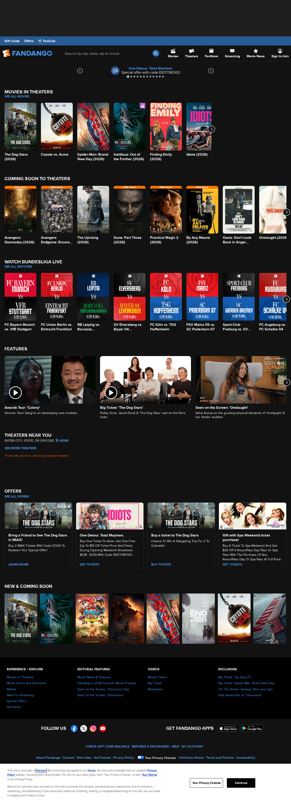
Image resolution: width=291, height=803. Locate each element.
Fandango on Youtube (102, 728)
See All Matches (18, 266)
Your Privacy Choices (160, 758)
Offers (28, 41)
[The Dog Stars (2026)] (21, 619)
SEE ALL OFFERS (17, 496)
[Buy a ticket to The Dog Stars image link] (181, 515)
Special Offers (17, 701)
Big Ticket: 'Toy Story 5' (234, 677)
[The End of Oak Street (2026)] (198, 619)
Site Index (84, 757)
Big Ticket (155, 683)
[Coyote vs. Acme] (234, 619)
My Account (192, 746)
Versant (41, 770)
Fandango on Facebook (74, 728)
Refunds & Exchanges (150, 746)
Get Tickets (89, 564)
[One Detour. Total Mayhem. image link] (109, 515)
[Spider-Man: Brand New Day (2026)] (163, 619)
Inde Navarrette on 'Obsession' (240, 695)
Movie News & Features (94, 677)
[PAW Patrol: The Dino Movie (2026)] (92, 619)
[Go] (156, 53)
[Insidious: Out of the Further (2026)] (56, 619)
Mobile (11, 689)
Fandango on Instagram (93, 728)
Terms (91, 770)
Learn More (18, 564)
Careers (68, 757)
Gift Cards (12, 41)
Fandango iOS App (228, 728)
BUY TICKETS (161, 564)
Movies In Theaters (20, 677)
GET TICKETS (232, 564)
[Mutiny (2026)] (269, 619)
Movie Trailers (157, 677)
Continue (241, 783)
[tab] (128, 76)
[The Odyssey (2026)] (127, 619)
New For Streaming (20, 695)
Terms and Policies (220, 757)
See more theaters (20, 448)
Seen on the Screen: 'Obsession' (100, 695)
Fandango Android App (252, 728)
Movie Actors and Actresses (26, 683)
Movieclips (155, 689)
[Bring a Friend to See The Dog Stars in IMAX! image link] (38, 515)
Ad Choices (102, 757)
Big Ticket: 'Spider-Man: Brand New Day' (246, 683)
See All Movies (17, 96)
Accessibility (245, 757)
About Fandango (48, 757)
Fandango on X (83, 728)
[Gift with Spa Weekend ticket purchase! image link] (252, 515)
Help (175, 746)
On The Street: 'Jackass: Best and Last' (245, 689)
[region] (145, 783)
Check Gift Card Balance (107, 746)
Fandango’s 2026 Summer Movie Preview (106, 683)
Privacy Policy (123, 757)
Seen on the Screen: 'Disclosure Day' (103, 689)
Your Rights (149, 775)
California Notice (191, 757)
